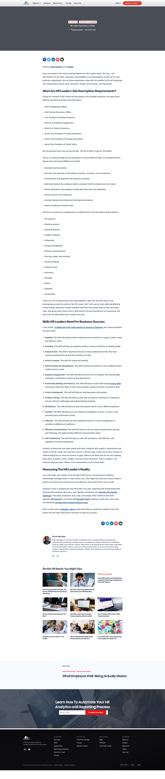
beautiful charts (83, 499)
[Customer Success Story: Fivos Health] (55, 627)
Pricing (68, 3)
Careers (125, 743)
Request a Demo (131, 3)
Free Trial (77, 3)
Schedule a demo (67, 509)
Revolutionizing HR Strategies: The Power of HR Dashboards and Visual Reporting (55, 591)
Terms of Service (69, 765)
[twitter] (53, 556)
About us (125, 740)
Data (55, 743)
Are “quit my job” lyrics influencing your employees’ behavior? (109, 638)
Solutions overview (83, 740)
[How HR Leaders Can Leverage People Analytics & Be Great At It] (82, 604)
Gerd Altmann (56, 67)
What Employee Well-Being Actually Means (94, 676)
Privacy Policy (58, 765)
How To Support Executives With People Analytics (109, 615)
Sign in (118, 3)
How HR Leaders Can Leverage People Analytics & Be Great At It (81, 615)
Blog (101, 740)
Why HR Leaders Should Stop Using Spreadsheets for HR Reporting (82, 590)
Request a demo (82, 746)
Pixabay (70, 67)
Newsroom (125, 746)
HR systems (56, 499)
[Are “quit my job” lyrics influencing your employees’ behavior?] (110, 627)
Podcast (102, 743)
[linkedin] (57, 556)
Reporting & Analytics (61, 749)
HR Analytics (73, 22)
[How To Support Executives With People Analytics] (110, 604)
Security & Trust (59, 752)
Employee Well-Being (84, 671)
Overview (57, 740)
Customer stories (105, 746)
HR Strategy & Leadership (87, 22)
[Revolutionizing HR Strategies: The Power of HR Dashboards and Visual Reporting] (55, 580)
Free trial (125, 752)
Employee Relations (69, 671)
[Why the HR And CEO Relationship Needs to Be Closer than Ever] (82, 627)
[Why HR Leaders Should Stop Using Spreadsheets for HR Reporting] (82, 580)
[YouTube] (29, 749)
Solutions (47, 3)
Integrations (58, 746)
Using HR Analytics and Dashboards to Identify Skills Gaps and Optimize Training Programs (110, 580)
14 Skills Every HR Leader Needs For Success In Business (78, 327)
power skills (116, 383)
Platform (36, 3)
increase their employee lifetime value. (71, 502)
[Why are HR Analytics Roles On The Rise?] (55, 604)
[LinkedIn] (25, 749)
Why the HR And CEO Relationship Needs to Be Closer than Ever (81, 638)
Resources (57, 3)
